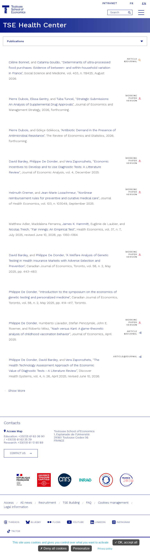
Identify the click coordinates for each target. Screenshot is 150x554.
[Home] (14, 9)
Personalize (81, 548)
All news (26, 502)
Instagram (123, 522)
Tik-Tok (15, 531)
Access (9, 502)
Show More (16, 391)
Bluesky (36, 522)
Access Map (14, 431)
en (144, 3)
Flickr (56, 522)
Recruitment (47, 502)
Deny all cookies (55, 548)
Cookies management (113, 502)
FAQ (88, 502)
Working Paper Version (131, 254)
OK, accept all (127, 542)
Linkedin (100, 522)
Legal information (16, 507)
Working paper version (131, 98)
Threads (13, 522)
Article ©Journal (130, 60)
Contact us (18, 453)
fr (131, 3)
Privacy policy (105, 548)
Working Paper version (131, 160)
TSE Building (71, 502)
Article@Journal (125, 356)
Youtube (78, 522)
